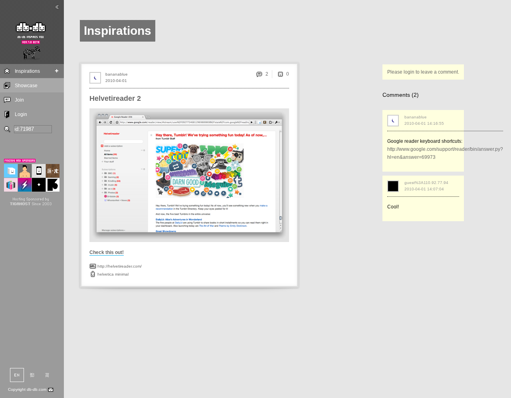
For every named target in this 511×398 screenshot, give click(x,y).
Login (21, 114)
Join (19, 100)
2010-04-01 (116, 80)
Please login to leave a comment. (423, 72)
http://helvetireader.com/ (119, 266)
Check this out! (106, 252)
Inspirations (27, 71)
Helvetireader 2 (115, 98)
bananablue (116, 74)
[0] (280, 74)
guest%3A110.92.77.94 (426, 182)
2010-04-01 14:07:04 (424, 189)
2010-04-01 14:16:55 (424, 123)
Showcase (26, 85)
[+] (57, 71)
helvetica (105, 274)
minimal (122, 274)
